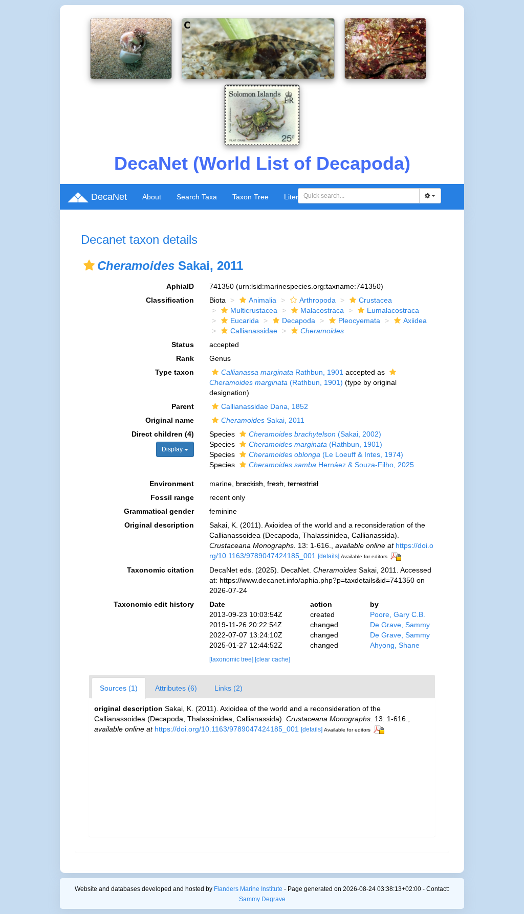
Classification (170, 300)
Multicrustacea (253, 310)
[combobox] (359, 195)
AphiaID (180, 286)
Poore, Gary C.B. (397, 614)
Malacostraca (322, 310)
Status (182, 344)
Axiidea (415, 320)
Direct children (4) (163, 434)
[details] (328, 556)
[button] (89, 265)
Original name (169, 420)
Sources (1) (119, 688)
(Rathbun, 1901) (315, 444)
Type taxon (174, 372)
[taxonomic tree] (232, 659)
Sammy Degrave (262, 899)
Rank (185, 358)
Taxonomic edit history (154, 604)
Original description (159, 525)
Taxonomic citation (160, 570)
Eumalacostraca (393, 310)
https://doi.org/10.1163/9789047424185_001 (227, 729)
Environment (171, 483)
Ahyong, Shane (395, 645)
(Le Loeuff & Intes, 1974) (326, 454)
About (151, 197)
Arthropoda (317, 300)
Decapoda (298, 320)
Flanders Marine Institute (248, 889)
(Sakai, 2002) (315, 434)
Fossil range (172, 497)
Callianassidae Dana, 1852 (264, 406)
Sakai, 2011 (262, 420)
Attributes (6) (176, 688)
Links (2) (228, 688)
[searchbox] (359, 196)
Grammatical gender (159, 511)
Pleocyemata (359, 320)
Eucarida (244, 320)
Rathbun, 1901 (282, 372)
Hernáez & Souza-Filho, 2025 (331, 465)
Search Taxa (197, 197)
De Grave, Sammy (400, 625)
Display (173, 449)
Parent (182, 406)
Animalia (262, 300)
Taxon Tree (250, 197)
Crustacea (375, 300)
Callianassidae (253, 331)
